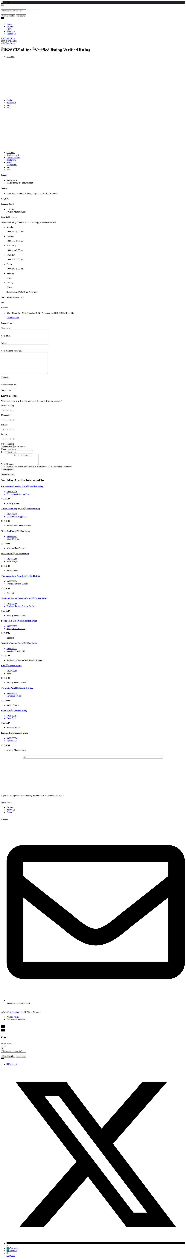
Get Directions (13, 317)
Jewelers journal (15, 1012)
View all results (8, 16)
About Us (11, 31)
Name (3, 449)
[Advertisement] (93, 130)
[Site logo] (21, 8)
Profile (9, 100)
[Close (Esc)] (2, 1043)
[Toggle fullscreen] (8, 1043)
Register (13, 41)
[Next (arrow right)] (5, 1046)
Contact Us (11, 34)
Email (3, 452)
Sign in (4, 41)
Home (9, 24)
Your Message (7, 464)
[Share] (5, 1043)
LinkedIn (13, 1250)
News (9, 29)
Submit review (7, 469)
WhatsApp (13, 1248)
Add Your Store (8, 38)
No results (21, 16)
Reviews (11, 102)
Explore (10, 26)
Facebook (13, 1064)
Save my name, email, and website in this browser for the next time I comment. (38, 467)
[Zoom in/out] (10, 1043)
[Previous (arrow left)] (2, 1046)
